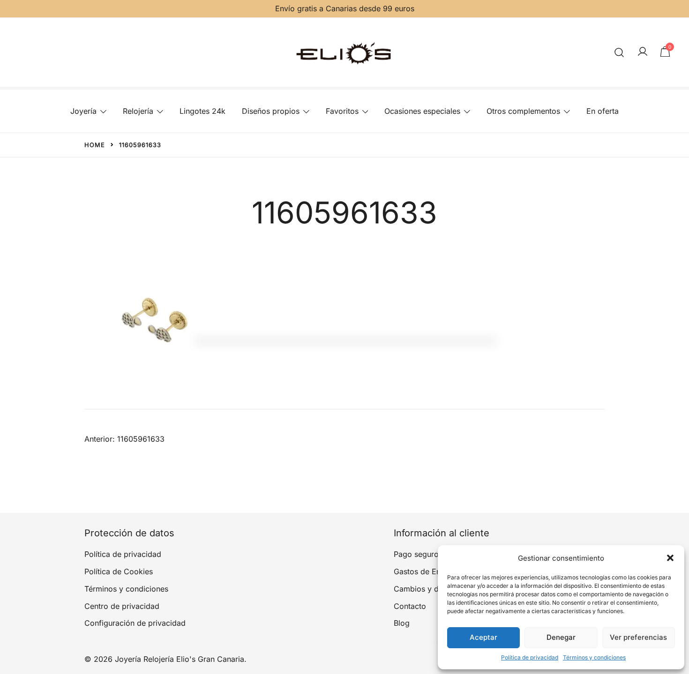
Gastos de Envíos (424, 571)
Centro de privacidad (121, 606)
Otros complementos (523, 111)
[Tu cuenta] (642, 52)
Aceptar (483, 637)
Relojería (138, 111)
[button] (670, 558)
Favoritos (342, 111)
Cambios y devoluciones (437, 588)
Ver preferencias (638, 637)
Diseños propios (271, 111)
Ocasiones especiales (422, 111)
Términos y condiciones (594, 657)
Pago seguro (416, 554)
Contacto (410, 606)
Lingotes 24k (202, 111)
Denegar (561, 637)
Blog (402, 623)
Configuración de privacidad (135, 623)
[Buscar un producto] (619, 52)
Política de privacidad (529, 657)
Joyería (83, 111)
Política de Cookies (118, 571)
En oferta (602, 111)
